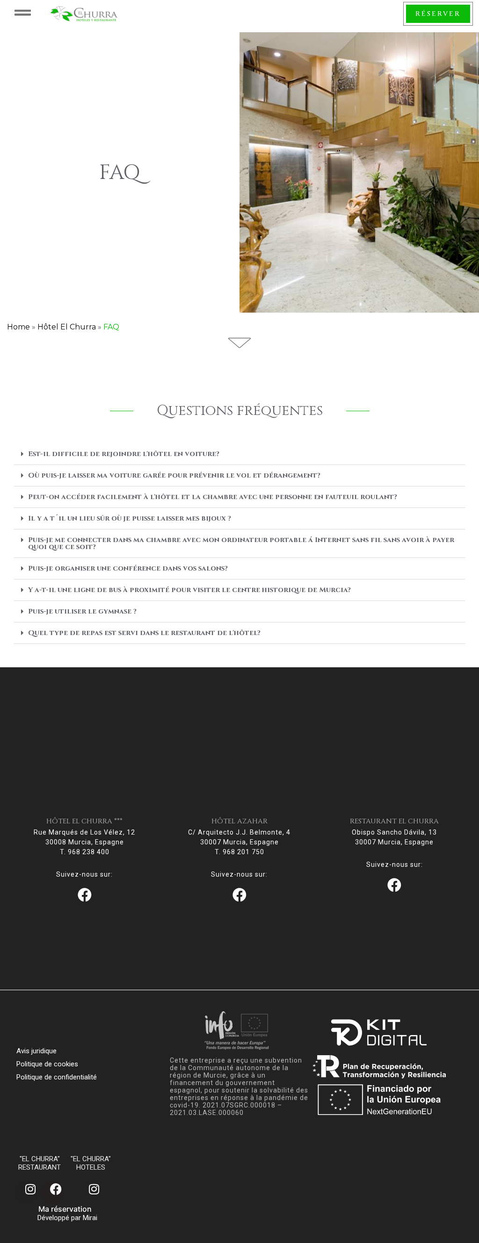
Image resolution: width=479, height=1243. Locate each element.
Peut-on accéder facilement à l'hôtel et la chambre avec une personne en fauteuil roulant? (212, 497)
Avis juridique (36, 1051)
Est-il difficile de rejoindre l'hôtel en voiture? (123, 454)
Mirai (90, 1218)
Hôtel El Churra (66, 326)
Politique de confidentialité (56, 1077)
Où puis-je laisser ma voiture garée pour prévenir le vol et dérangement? (174, 475)
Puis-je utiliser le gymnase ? (82, 611)
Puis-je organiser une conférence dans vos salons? (128, 568)
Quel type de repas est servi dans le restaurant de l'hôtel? (144, 633)
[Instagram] (26, 1192)
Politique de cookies (47, 1064)
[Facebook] (52, 1192)
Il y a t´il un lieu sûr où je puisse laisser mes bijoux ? (129, 518)
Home (18, 326)
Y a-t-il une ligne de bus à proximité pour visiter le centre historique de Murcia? (189, 590)
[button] (239, 454)
